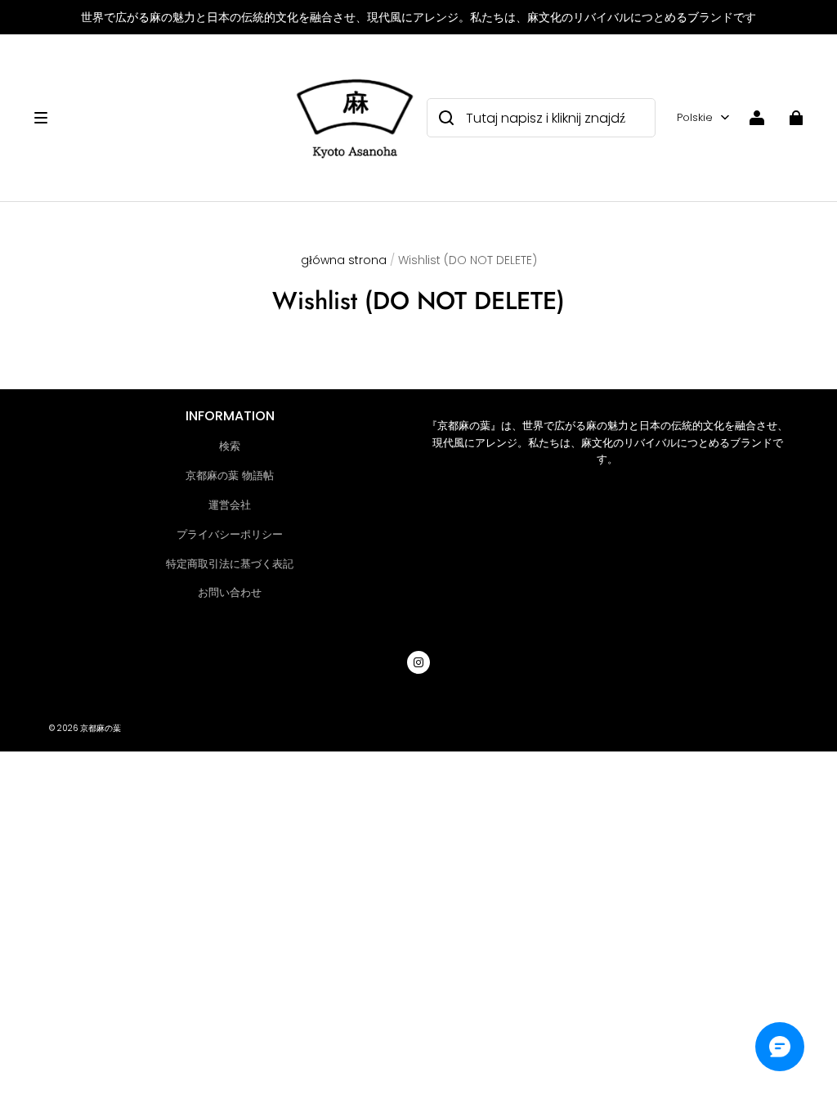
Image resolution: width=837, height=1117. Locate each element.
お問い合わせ (230, 592)
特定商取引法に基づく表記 (229, 564)
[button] (154, 117)
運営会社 (229, 505)
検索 (229, 446)
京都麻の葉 (100, 728)
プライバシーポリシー (230, 534)
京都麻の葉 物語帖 (230, 475)
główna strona (344, 260)
